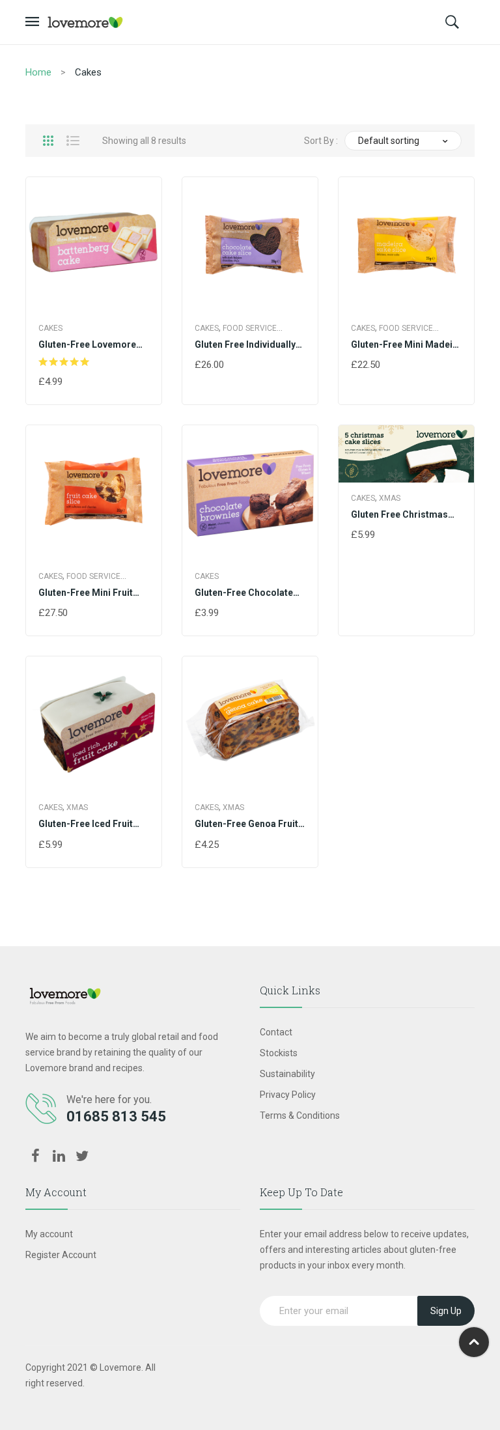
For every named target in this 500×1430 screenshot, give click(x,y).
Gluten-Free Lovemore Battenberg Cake (87, 345)
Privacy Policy (288, 1094)
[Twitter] (82, 1156)
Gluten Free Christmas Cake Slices (399, 515)
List (73, 140)
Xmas (389, 498)
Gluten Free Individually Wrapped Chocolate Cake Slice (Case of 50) (249, 345)
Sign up (446, 1311)
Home (38, 72)
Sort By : (321, 140)
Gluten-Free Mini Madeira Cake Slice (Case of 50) (406, 345)
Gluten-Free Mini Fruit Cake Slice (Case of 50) (88, 593)
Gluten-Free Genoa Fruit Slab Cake (246, 824)
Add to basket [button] (230, 613)
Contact (276, 1032)
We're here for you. (109, 1099)
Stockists (279, 1053)
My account (49, 1234)
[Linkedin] (58, 1156)
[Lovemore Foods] (85, 21)
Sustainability (287, 1074)
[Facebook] (35, 1156)
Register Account (60, 1255)
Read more (64, 382)
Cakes (50, 328)
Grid (48, 140)
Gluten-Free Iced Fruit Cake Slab (85, 824)
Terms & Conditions (300, 1115)
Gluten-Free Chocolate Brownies (244, 593)
